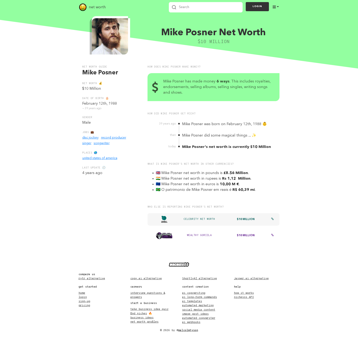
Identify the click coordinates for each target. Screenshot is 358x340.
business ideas (142, 317)
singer (86, 143)
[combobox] (206, 7)
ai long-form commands (199, 297)
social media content (198, 310)
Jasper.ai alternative (251, 278)
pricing (84, 305)
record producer (113, 137)
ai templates (192, 301)
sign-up (84, 301)
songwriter (102, 143)
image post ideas (195, 314)
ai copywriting (193, 293)
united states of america (99, 158)
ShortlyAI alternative (199, 278)
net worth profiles (144, 322)
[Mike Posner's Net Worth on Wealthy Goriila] (272, 236)
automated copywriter (198, 318)
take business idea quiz (149, 309)
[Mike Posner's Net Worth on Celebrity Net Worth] (272, 219)
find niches (138, 313)
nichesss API (244, 297)
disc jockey (90, 137)
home (82, 293)
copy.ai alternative (146, 278)
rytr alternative (92, 278)
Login (257, 6)
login (83, 297)
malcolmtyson (188, 330)
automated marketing (198, 305)
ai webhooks (191, 322)
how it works (244, 293)
